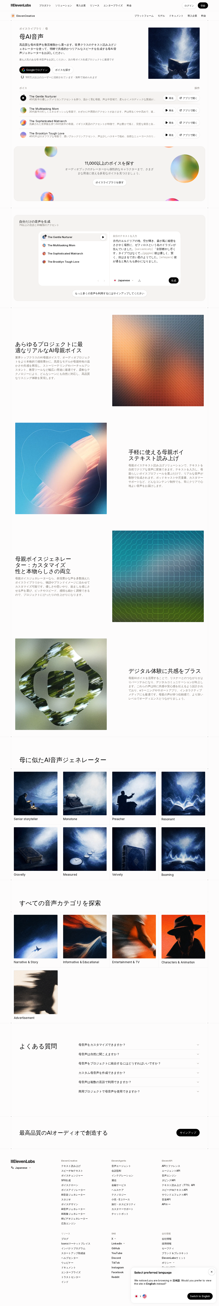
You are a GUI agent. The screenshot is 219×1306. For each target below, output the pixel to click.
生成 (173, 280)
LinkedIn (117, 1243)
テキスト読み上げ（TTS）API (178, 1185)
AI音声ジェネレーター (73, 1209)
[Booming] (183, 852)
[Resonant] (183, 796)
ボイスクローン (69, 1185)
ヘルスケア (118, 1189)
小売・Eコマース (121, 1199)
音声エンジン (169, 1175)
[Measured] (85, 852)
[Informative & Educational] (85, 939)
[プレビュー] (103, 237)
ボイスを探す (62, 69)
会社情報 (167, 1238)
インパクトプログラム (73, 1248)
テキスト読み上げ (71, 1165)
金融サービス (119, 1185)
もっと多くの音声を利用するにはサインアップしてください (109, 293)
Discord (116, 1257)
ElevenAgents (119, 1160)
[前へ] (98, 281)
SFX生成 (66, 1180)
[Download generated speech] (139, 280)
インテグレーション (122, 1175)
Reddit (115, 1277)
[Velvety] (134, 852)
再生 (171, 98)
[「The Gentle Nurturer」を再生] (109, 98)
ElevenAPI (167, 1160)
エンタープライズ (71, 1272)
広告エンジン (68, 1223)
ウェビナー (67, 1262)
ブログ (64, 1238)
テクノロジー (119, 1194)
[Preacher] (134, 796)
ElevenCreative (69, 1160)
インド (64, 1281)
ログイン (189, 5)
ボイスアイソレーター (73, 1189)
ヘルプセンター (69, 1257)
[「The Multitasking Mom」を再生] (109, 110)
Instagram (118, 1267)
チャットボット (120, 1213)
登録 (203, 5)
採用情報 (167, 1243)
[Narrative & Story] (35, 939)
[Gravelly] (35, 852)
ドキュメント (68, 1267)
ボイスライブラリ (30, 29)
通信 (114, 1180)
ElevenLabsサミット (174, 1257)
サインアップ (188, 1132)
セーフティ (168, 1248)
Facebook (118, 1272)
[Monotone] (85, 796)
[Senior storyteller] (35, 796)
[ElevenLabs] (21, 5)
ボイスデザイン (69, 1204)
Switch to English (200, 1296)
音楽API (166, 1199)
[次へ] (104, 281)
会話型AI (116, 1170)
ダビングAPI (168, 1180)
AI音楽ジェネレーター (73, 1194)
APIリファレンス (171, 1165)
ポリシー (167, 1262)
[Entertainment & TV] (134, 939)
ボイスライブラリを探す (109, 182)
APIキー (166, 1204)
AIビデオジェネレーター (74, 1218)
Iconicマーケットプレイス (75, 1243)
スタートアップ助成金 (73, 1253)
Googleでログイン (37, 69)
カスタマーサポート (122, 1209)
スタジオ (66, 1199)
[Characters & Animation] (183, 939)
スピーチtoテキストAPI (175, 1189)
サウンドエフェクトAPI (175, 1194)
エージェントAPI (171, 1170)
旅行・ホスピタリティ (124, 1204)
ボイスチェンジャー (72, 1175)
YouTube (117, 1253)
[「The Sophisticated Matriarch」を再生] (109, 123)
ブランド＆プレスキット (175, 1253)
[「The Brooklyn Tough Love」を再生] (109, 135)
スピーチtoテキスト (72, 1170)
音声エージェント (121, 1165)
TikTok (116, 1262)
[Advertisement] (35, 995)
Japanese (21, 1167)
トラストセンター (71, 1277)
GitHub (116, 1248)
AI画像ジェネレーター (73, 1213)
